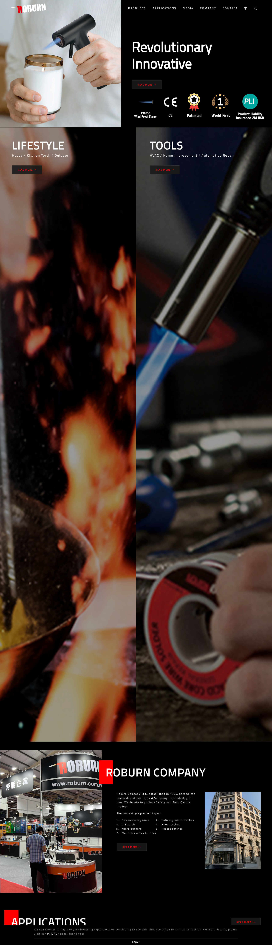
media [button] (188, 8)
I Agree (136, 942)
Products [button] (137, 8)
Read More (145, 84)
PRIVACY (53, 934)
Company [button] (208, 8)
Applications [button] (164, 8)
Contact (230, 8)
